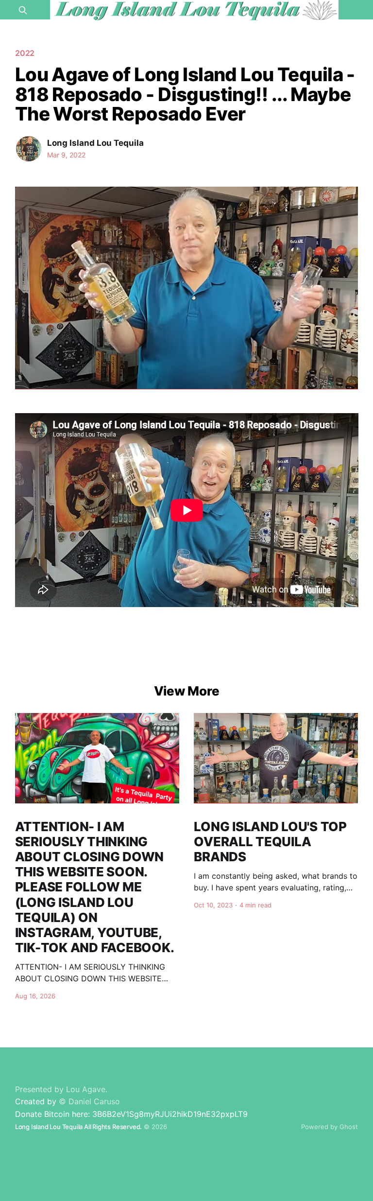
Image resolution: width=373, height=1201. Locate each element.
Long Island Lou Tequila (95, 143)
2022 (25, 53)
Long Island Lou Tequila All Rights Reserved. (78, 1127)
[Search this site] (23, 10)
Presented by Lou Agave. (61, 1089)
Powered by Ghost (329, 1127)
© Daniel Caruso (89, 1101)
